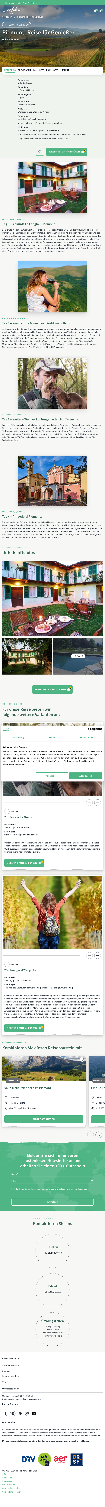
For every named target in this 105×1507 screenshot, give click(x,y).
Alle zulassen (85, 776)
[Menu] (3, 11)
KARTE (65, 70)
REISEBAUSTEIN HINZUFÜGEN (67, 151)
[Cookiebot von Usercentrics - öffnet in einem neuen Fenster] (90, 730)
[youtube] (28, 1413)
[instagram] (13, 1413)
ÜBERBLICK (10, 70)
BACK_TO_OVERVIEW (19, 25)
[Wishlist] (95, 11)
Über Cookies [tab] (86, 737)
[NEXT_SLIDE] (98, 802)
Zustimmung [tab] (18, 737)
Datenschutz (52, 1189)
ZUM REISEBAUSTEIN (44, 1119)
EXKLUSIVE (52, 70)
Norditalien (7, 17)
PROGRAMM (24, 70)
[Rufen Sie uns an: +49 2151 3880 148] (101, 2)
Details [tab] (52, 737)
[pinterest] (20, 1413)
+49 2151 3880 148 (52, 1253)
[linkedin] (34, 1413)
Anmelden (52, 1202)
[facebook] (5, 1413)
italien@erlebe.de (52, 1292)
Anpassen (50, 776)
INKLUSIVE (38, 70)
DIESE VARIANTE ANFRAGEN (24, 862)
